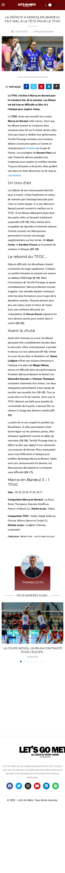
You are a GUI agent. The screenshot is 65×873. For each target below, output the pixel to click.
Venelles (31, 148)
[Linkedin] (46, 786)
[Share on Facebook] (26, 86)
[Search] (61, 5)
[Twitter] (19, 786)
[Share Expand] (56, 86)
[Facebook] (9, 786)
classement (14, 175)
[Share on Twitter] (33, 86)
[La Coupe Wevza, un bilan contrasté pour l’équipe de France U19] (32, 623)
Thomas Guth (32, 582)
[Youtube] (37, 786)
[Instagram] (28, 786)
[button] (4, 632)
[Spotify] (55, 786)
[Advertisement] (32, 698)
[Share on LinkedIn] (49, 86)
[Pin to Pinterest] (41, 86)
